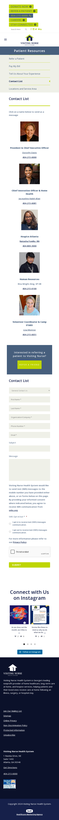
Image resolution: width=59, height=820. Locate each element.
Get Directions (10, 767)
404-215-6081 (29, 203)
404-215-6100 (29, 288)
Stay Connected (22, 24)
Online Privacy (10, 720)
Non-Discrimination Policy (15, 725)
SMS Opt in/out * (18, 516)
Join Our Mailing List (12, 711)
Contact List (16, 81)
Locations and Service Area (22, 88)
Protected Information (14, 730)
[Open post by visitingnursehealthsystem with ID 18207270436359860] (19, 614)
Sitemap (7, 715)
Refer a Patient (16, 58)
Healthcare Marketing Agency (29, 814)
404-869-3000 (29, 245)
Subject (12, 442)
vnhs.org (13, 510)
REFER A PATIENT (21, 11)
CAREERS (16, 20)
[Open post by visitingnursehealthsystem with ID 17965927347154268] (39, 614)
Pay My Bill (14, 66)
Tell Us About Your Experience (24, 73)
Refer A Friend (29, 364)
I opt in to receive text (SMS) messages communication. (29, 523)
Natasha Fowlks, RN (29, 241)
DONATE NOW (19, 6)
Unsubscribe (9, 735)
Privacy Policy (19, 542)
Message (13, 456)
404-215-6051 (29, 334)
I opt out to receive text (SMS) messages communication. (29, 531)
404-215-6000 (19, 15)
